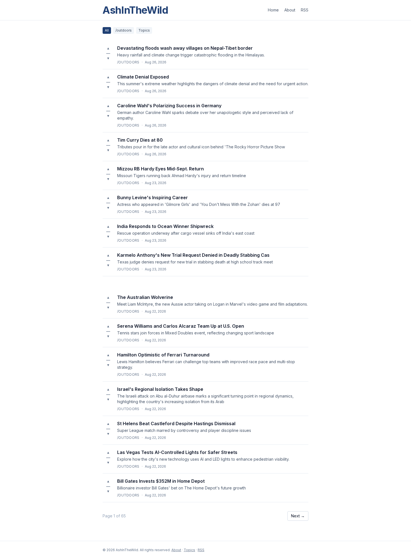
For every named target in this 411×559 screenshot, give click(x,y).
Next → (298, 515)
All (107, 30)
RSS (304, 10)
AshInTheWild (135, 10)
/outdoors (123, 30)
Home (273, 10)
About (289, 10)
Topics (144, 30)
